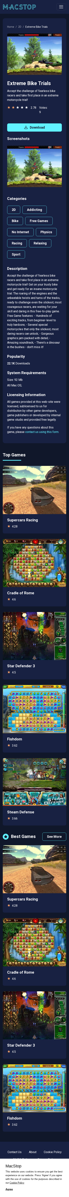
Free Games (39, 221)
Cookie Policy (53, 1152)
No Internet (20, 232)
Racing (17, 243)
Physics (46, 232)
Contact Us (15, 1152)
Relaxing (40, 243)
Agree (9, 1189)
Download (37, 127)
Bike (15, 221)
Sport (16, 254)
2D (19, 26)
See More (54, 837)
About (32, 1152)
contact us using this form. (42, 432)
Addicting (34, 210)
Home (10, 26)
